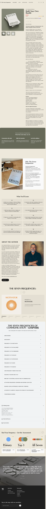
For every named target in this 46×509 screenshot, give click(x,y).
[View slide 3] (23, 478)
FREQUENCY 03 (17, 317)
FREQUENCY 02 (11, 317)
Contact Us (19, 495)
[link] (5, 280)
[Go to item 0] (4, 34)
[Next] (22, 21)
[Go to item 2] (8, 34)
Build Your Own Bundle (11, 493)
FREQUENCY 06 (38, 317)
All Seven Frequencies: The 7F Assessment (36, 450)
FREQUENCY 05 (31, 317)
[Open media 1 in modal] (13, 20)
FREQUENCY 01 (4, 317)
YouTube (18, 494)
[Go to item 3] (13, 34)
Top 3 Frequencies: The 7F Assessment (21, 450)
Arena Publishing (19, 490)
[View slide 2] (22, 478)
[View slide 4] (24, 478)
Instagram (18, 493)
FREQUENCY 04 (24, 317)
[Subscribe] (20, 505)
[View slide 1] (21, 478)
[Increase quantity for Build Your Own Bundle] (31, 21)
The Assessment (10, 491)
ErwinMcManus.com (13, 276)
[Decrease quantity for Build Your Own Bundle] (27, 21)
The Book (9, 490)
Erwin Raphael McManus (30, 9)
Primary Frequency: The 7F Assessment (7, 450)
